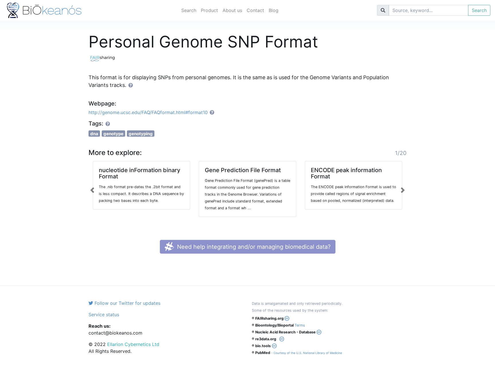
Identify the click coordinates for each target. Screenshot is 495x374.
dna (94, 133)
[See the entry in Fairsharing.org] (104, 58)
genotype (113, 133)
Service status (104, 314)
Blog (273, 10)
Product (209, 10)
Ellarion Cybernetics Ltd (133, 344)
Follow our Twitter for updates (126, 303)
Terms (299, 325)
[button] (92, 190)
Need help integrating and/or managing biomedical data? (253, 246)
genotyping (141, 133)
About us (232, 10)
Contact (255, 10)
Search (188, 10)
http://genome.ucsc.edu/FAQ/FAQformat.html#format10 (148, 112)
